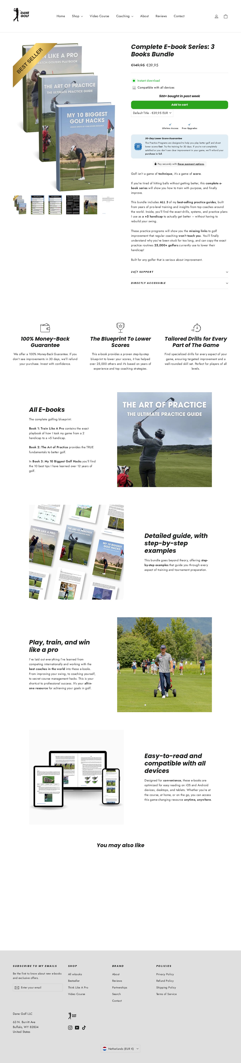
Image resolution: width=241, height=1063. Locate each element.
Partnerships (119, 987)
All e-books (75, 974)
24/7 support (142, 272)
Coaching (123, 16)
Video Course (99, 16)
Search (116, 994)
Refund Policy (165, 981)
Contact (179, 16)
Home (61, 16)
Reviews (161, 16)
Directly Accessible (148, 283)
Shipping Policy (166, 987)
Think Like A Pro (78, 987)
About (144, 16)
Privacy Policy (165, 974)
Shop (76, 16)
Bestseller (74, 981)
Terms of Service (166, 994)
